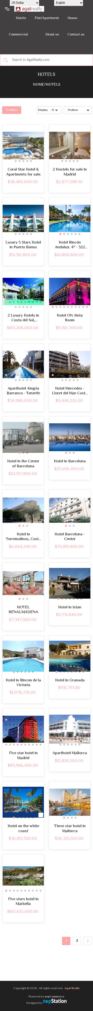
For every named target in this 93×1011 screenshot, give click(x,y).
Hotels (21, 18)
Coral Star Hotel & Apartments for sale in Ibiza (23, 172)
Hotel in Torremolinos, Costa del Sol (23, 537)
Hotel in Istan (69, 607)
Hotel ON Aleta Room (70, 318)
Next (87, 941)
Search (5, 60)
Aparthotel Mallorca (69, 753)
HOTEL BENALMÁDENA (23, 610)
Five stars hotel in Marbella (23, 902)
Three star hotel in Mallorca (70, 829)
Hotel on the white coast (23, 829)
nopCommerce (54, 997)
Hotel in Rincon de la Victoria (23, 683)
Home (38, 84)
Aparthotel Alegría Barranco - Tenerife (23, 391)
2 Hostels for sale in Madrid (70, 172)
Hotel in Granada (70, 680)
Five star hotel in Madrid (23, 756)
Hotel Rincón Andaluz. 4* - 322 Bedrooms (70, 245)
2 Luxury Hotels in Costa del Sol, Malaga (23, 318)
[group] (23, 145)
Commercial (18, 34)
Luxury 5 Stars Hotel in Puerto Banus (23, 245)
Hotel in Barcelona (70, 461)
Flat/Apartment (47, 18)
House (72, 18)
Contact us (75, 34)
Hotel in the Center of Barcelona (23, 464)
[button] (6, 156)
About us (52, 34)
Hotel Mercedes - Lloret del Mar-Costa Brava (70, 391)
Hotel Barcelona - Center (70, 537)
